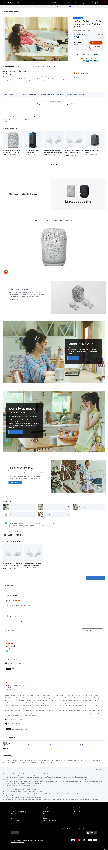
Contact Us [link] (46, 818)
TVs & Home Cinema (20, 2)
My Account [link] (14, 818)
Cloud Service (61, 2)
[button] (6, 38)
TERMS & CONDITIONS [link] (16, 840)
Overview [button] (20, 66)
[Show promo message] (82, 18)
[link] (28, 12)
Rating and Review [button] (59, 66)
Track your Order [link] (15, 820)
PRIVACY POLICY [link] (26, 840)
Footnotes (98, 769)
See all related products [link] (95, 578)
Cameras (34, 2)
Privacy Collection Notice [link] (49, 820)
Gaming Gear (41, 2)
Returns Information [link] (16, 816)
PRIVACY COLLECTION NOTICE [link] (37, 840)
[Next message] (105, 6)
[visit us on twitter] (95, 832)
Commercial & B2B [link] (77, 813)
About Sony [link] (46, 811)
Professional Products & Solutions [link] (69, 829)
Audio (28, 2)
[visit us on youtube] (91, 832)
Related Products (47, 66)
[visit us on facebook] (88, 832)
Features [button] (27, 66)
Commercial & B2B (51, 2)
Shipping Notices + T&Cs (65, 6)
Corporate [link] (81, 829)
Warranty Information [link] (48, 816)
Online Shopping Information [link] (18, 811)
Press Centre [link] (76, 811)
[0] (103, 3)
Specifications (37, 66)
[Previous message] (3, 6)
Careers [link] (45, 813)
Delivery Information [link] (16, 813)
